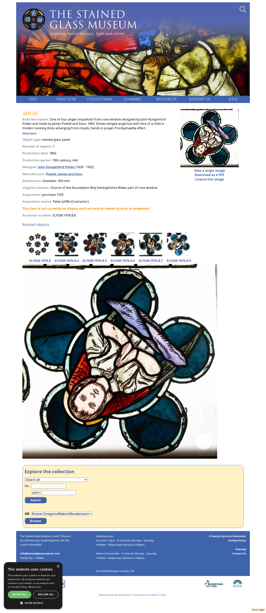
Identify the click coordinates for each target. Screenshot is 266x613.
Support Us (199, 99)
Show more (29, 133)
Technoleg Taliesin (140, 595)
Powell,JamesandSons (64, 174)
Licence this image (209, 179)
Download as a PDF (210, 175)
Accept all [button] (19, 594)
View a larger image (209, 170)
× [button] (57, 566)
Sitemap (240, 549)
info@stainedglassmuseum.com (40, 553)
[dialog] (33, 585)
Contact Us (239, 553)
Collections (99, 99)
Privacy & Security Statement (227, 536)
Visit (32, 99)
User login (258, 609)
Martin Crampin (159, 595)
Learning (133, 99)
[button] (33, 603)
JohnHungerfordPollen (56, 167)
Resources (166, 99)
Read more (35, 586)
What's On (66, 99)
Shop (233, 99)
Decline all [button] (46, 594)
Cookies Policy (237, 540)
